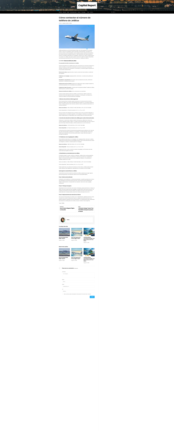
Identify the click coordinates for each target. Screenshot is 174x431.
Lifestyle (79, 12)
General (91, 12)
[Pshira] (63, 219)
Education (64, 12)
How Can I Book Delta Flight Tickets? (63, 238)
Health (68, 12)
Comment (64, 271)
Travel (88, 12)
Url (62, 289)
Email (63, 284)
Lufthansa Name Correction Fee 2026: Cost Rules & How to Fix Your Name (89, 239)
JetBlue (63, 203)
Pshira (71, 23)
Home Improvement (73, 12)
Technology (83, 12)
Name (63, 279)
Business (60, 12)
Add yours (76, 268)
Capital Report (87, 5)
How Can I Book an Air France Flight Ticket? (75, 238)
